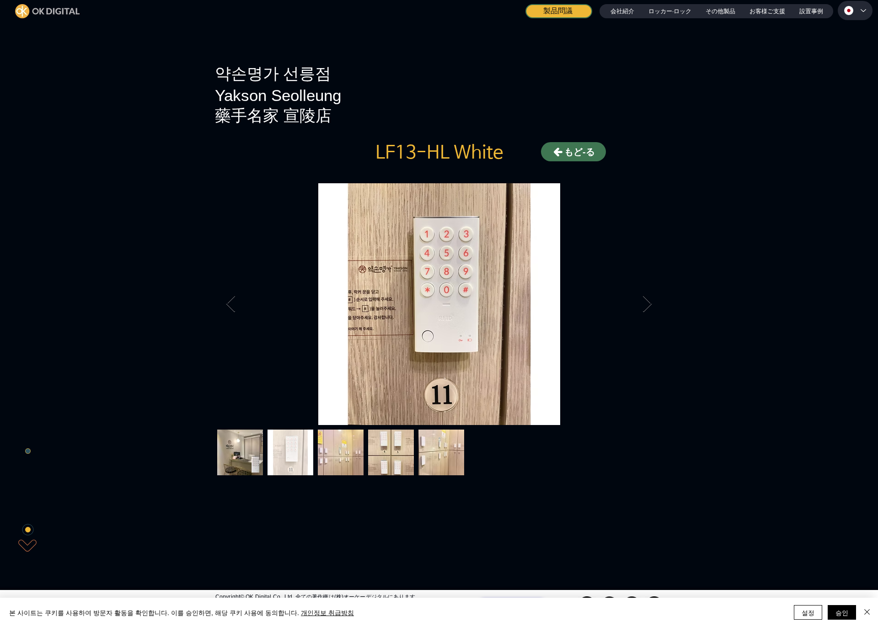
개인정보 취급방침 (327, 612)
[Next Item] (647, 304)
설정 (808, 612)
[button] (669, 11)
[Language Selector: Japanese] (855, 10)
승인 (841, 612)
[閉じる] (867, 612)
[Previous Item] (230, 304)
